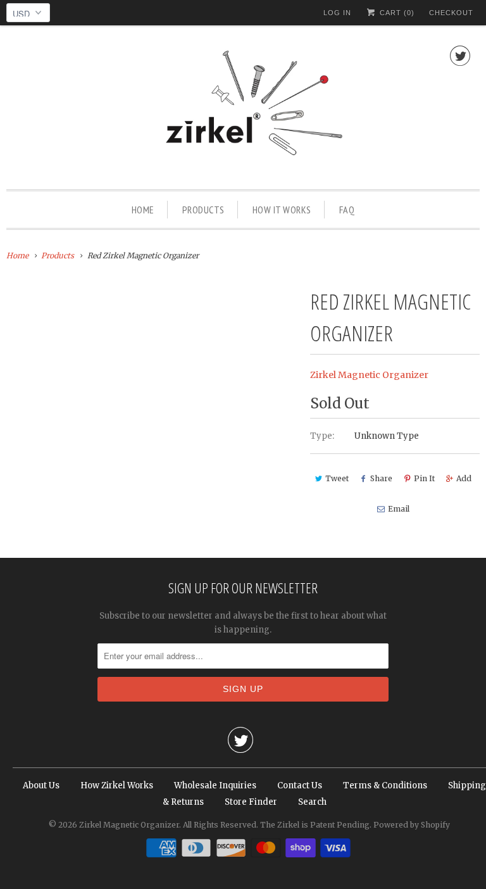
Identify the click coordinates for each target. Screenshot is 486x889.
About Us (41, 785)
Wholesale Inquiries (215, 785)
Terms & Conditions (385, 785)
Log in (337, 12)
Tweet (337, 478)
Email (398, 509)
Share (381, 478)
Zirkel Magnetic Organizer (369, 375)
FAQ (347, 209)
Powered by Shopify (411, 824)
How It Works (281, 209)
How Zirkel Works (116, 785)
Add (463, 478)
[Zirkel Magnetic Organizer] (243, 110)
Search (312, 802)
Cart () (395, 12)
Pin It (424, 478)
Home (143, 209)
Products (203, 209)
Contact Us (299, 785)
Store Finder (251, 802)
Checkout (451, 12)
